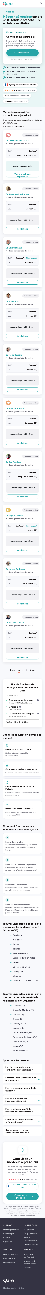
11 (26, 670)
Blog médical (29, 1229)
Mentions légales (9, 1288)
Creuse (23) (18, 1019)
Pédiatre (6, 1238)
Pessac (16, 944)
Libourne (17, 976)
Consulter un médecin (20, 1196)
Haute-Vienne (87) (21, 1050)
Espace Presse (9, 1262)
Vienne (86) (18, 1046)
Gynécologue (8, 1234)
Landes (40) (18, 1028)
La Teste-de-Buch (21, 967)
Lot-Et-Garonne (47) (22, 1032)
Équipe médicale (30, 1234)
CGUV (21, 1288)
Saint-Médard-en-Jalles (24, 958)
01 (19, 670)
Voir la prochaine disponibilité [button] (22, 175)
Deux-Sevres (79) (20, 1041)
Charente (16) (19, 1005)
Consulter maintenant (22, 53)
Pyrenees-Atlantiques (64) (25, 1037)
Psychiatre (7, 1242)
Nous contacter (9, 1258)
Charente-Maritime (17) (23, 1010)
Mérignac (17, 939)
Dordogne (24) (19, 1023)
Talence (16, 948)
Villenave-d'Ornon (21, 953)
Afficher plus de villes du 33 (25, 980)
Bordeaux (17, 935)
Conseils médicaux (31, 1244)
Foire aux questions (10, 1254)
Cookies (27, 1268)
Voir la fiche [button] (22, 229)
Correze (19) (18, 1014)
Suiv (32, 670)
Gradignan (18, 971)
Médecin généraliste (11, 1229)
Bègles (16, 962)
